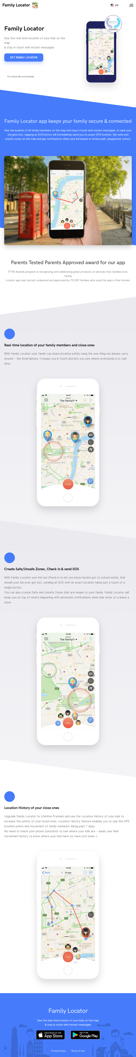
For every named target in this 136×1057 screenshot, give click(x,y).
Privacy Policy (58, 1051)
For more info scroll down (20, 76)
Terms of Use (78, 1051)
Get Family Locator (24, 57)
